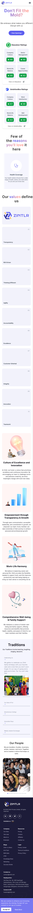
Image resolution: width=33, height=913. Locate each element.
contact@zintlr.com (9, 874)
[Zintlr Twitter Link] (15, 816)
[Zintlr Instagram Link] (20, 816)
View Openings (16, 33)
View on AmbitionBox (15, 126)
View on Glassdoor (15, 82)
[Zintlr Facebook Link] (10, 816)
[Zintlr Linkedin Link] (5, 816)
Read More (18, 909)
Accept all (6, 909)
